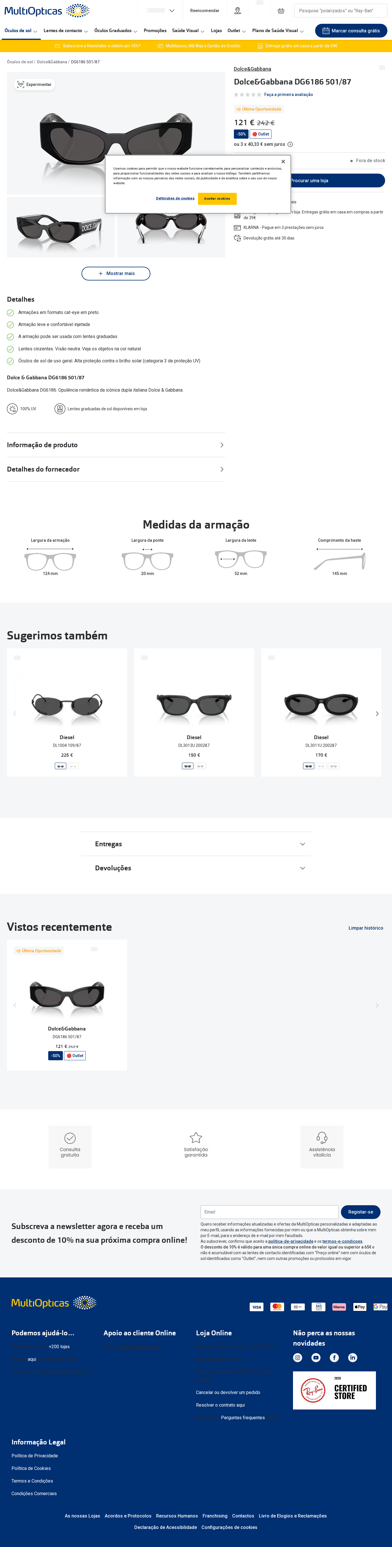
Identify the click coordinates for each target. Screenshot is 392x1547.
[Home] (47, 10)
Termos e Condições (32, 1481)
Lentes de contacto (63, 31)
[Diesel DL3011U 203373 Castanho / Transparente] (333, 765)
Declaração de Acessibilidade (165, 1527)
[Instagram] (297, 1357)
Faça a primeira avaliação (288, 95)
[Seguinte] (377, 713)
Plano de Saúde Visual (275, 31)
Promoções (155, 31)
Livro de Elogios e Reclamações (293, 1516)
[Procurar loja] (238, 10)
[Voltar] (15, 713)
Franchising (215, 1516)
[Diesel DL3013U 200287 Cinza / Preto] (187, 765)
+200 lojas (59, 1346)
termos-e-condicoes (342, 1241)
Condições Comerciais (34, 1493)
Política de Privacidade (34, 1455)
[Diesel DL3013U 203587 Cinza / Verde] (200, 765)
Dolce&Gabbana (52, 62)
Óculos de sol (18, 31)
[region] (198, 184)
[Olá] (160, 10)
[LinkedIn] (352, 1357)
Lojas (216, 31)
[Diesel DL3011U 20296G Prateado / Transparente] (321, 765)
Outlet (234, 31)
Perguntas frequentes (243, 1417)
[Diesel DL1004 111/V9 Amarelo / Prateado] (73, 765)
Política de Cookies (31, 1468)
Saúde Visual (185, 31)
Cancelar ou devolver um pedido (228, 1392)
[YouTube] (316, 1357)
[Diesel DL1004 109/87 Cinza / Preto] (60, 765)
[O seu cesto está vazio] (281, 10)
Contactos (243, 1516)
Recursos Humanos (177, 1516)
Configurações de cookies (229, 1527)
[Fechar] (283, 161)
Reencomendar (205, 10)
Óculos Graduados (112, 31)
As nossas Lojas (82, 1516)
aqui (32, 1359)
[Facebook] (334, 1357)
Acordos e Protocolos (128, 1516)
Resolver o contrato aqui (220, 1405)
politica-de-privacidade (290, 1241)
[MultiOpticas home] (54, 1303)
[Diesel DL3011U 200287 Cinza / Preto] (308, 765)
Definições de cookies (175, 198)
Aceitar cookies (217, 199)
